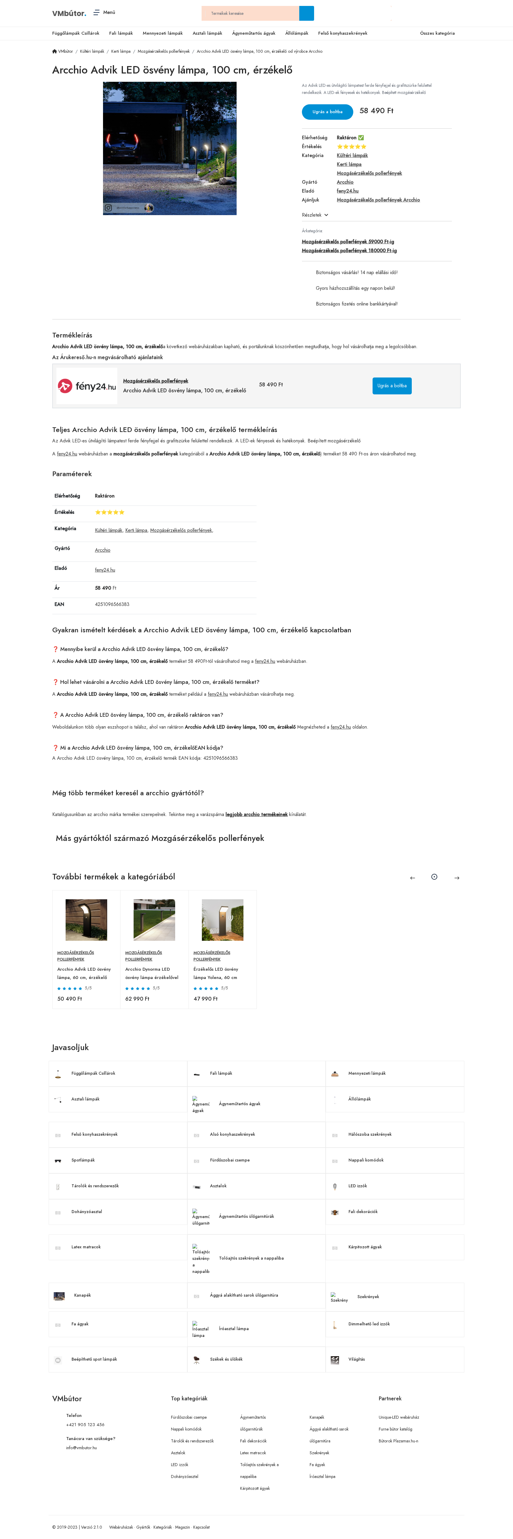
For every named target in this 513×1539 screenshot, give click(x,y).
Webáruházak (121, 1527)
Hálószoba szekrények (370, 1134)
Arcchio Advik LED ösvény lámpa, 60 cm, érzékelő (84, 973)
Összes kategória (437, 33)
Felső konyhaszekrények (343, 33)
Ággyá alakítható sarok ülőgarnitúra (244, 1295)
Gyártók (143, 1527)
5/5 (88, 988)
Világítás (357, 1359)
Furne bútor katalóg (395, 1429)
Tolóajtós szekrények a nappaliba (251, 1258)
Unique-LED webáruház (399, 1417)
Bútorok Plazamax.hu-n (398, 1441)
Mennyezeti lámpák (163, 33)
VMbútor (68, 13)
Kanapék (82, 1295)
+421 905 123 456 (85, 1424)
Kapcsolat (201, 1527)
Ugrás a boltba (328, 111)
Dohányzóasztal (87, 1212)
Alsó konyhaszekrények (232, 1134)
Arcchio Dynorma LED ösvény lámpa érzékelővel (151, 973)
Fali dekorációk (363, 1212)
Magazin (182, 1527)
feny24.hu (67, 453)
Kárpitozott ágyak (365, 1247)
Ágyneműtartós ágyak (254, 33)
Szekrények (368, 1297)
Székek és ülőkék (226, 1359)
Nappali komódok (366, 1160)
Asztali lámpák (207, 33)
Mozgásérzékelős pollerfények (181, 530)
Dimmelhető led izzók (369, 1324)
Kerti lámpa (136, 530)
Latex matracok (86, 1247)
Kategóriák (162, 1527)
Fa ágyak (80, 1324)
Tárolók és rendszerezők (95, 1186)
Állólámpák (296, 33)
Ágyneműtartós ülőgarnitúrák (246, 1216)
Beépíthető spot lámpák (94, 1359)
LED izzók (358, 1186)
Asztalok (218, 1186)
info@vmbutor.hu (81, 1447)
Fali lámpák (121, 33)
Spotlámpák (83, 1160)
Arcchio (102, 550)
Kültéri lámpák (108, 530)
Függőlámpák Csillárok (75, 33)
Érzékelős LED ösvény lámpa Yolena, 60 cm (216, 973)
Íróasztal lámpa (234, 1329)
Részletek (312, 215)
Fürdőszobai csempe (230, 1160)
